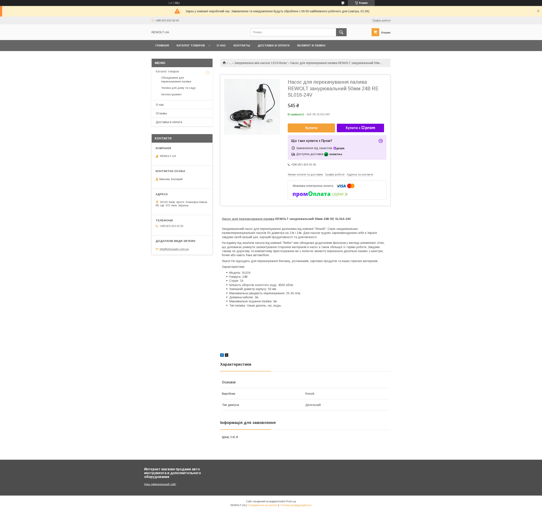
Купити (311, 128)
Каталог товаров (191, 45)
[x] (226, 355)
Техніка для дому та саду (178, 87)
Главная (162, 45)
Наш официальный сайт (160, 484)
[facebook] (222, 355)
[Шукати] (341, 32)
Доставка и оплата (274, 45)
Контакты (242, 45)
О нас (221, 45)
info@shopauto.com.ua (174, 249)
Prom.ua (291, 501)
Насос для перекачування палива (248, 219)
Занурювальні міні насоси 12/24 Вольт (260, 63)
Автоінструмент (171, 94)
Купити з (353, 128)
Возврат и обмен (311, 45)
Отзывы (161, 113)
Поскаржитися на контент (262, 505)
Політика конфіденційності (295, 505)
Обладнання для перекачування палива (176, 79)
